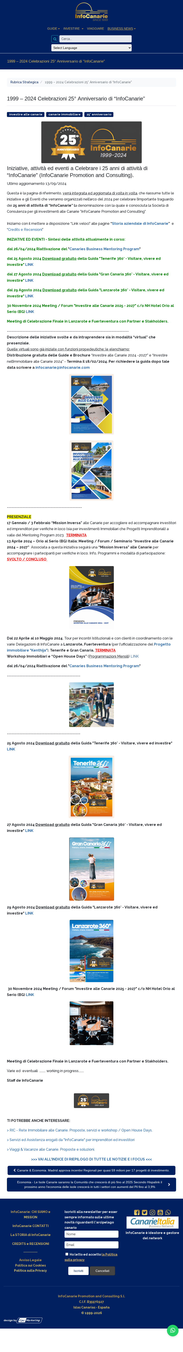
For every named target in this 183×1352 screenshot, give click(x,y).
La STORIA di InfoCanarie (30, 1235)
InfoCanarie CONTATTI (30, 1226)
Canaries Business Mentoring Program (104, 249)
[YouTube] (160, 1213)
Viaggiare (95, 28)
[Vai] (54, 38)
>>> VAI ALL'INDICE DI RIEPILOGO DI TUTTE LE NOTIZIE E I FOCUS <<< (91, 1159)
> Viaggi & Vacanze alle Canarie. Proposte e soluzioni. (51, 1149)
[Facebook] (136, 1213)
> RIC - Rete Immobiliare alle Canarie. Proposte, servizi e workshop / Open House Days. (79, 1130)
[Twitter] (144, 1213)
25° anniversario (99, 114)
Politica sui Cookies (30, 1265)
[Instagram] (152, 1213)
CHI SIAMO (39, 1212)
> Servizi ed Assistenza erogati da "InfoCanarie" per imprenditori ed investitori (71, 1140)
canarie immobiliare (64, 114)
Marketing (30, 1320)
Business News (120, 28)
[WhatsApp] (168, 1213)
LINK (29, 264)
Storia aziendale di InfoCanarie (140, 223)
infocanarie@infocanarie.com (62, 367)
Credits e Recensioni (25, 229)
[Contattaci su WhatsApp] (173, 1330)
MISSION (30, 1217)
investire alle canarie (25, 114)
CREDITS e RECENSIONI (30, 1244)
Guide (52, 28)
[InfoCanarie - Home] (91, 12)
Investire (72, 28)
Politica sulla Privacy (30, 1270)
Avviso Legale (30, 1260)
